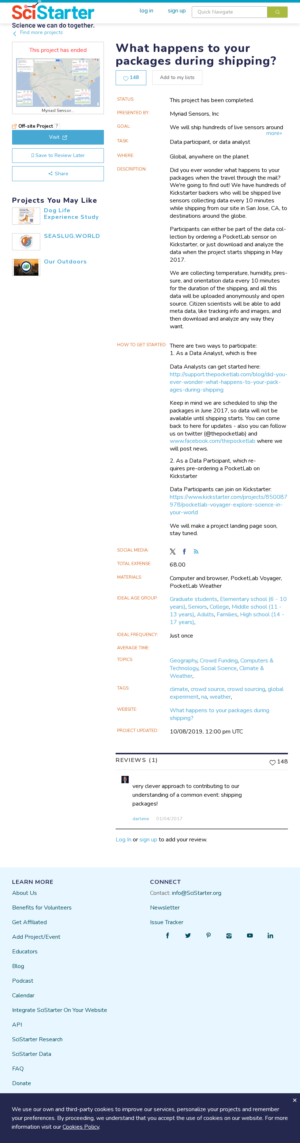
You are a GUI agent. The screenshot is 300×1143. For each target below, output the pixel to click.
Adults (205, 614)
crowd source (208, 689)
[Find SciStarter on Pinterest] (208, 935)
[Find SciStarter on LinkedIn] (270, 935)
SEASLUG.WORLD (72, 236)
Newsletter (165, 908)
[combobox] (240, 12)
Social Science (219, 668)
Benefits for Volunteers (42, 908)
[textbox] (229, 12)
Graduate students (193, 599)
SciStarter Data (31, 1054)
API (17, 1025)
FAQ (18, 1069)
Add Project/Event (36, 937)
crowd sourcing (246, 689)
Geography (183, 661)
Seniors (197, 607)
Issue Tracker (166, 922)
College (219, 607)
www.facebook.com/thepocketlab (212, 441)
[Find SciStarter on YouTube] (250, 935)
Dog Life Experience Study (71, 213)
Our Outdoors (65, 262)
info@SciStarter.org (196, 893)
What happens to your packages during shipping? (219, 714)
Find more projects (41, 32)
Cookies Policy (81, 1127)
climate (179, 689)
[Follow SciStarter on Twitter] (188, 935)
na (204, 697)
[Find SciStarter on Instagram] (229, 935)
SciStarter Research (37, 1039)
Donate (21, 1083)
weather (220, 697)
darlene (140, 818)
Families (227, 614)
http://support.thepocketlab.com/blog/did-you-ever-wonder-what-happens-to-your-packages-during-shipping (229, 382)
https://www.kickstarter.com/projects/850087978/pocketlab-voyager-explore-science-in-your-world (229, 504)
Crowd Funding (219, 661)
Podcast (22, 981)
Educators (25, 952)
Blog (18, 966)
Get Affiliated (29, 922)
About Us (24, 893)
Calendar (23, 995)
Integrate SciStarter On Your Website (59, 1010)
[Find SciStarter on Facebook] (167, 935)
